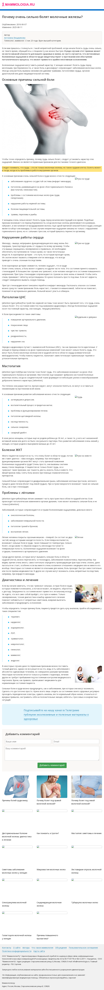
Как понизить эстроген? (48, 833)
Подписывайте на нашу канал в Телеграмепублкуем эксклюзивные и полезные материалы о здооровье (56, 714)
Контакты (6, 947)
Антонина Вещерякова (14, 37)
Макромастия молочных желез (51, 869)
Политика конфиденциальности (16, 951)
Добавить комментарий (52, 765)
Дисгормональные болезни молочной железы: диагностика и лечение (16, 836)
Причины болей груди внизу (15, 800)
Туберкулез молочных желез (84, 902)
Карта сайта (39, 951)
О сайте (16, 947)
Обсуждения (61, 947)
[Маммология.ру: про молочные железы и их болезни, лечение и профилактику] (18, 4)
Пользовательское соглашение (83, 947)
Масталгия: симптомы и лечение (86, 833)
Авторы (26, 947)
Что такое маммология (42, 947)
